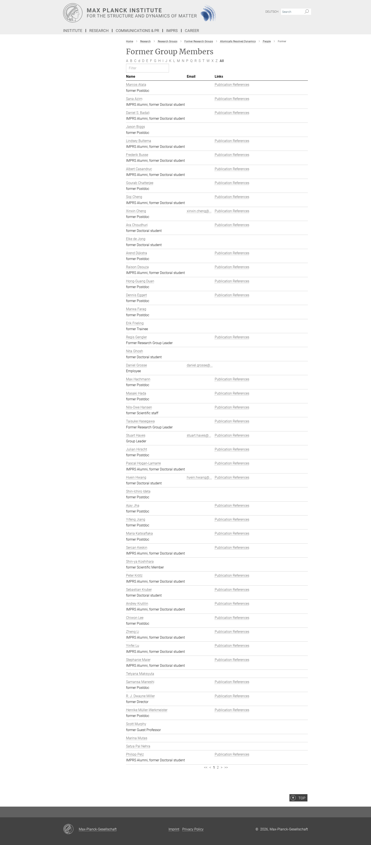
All (222, 61)
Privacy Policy (193, 829)
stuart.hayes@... (199, 435)
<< (205, 767)
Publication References (232, 85)
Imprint (174, 829)
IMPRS (172, 30)
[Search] (306, 12)
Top (301, 798)
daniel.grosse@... (200, 365)
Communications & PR (137, 30)
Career (192, 30)
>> (226, 767)
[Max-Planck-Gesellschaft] (71, 829)
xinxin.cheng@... (199, 211)
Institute (72, 30)
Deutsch (271, 11)
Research (99, 30)
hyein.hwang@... (199, 477)
